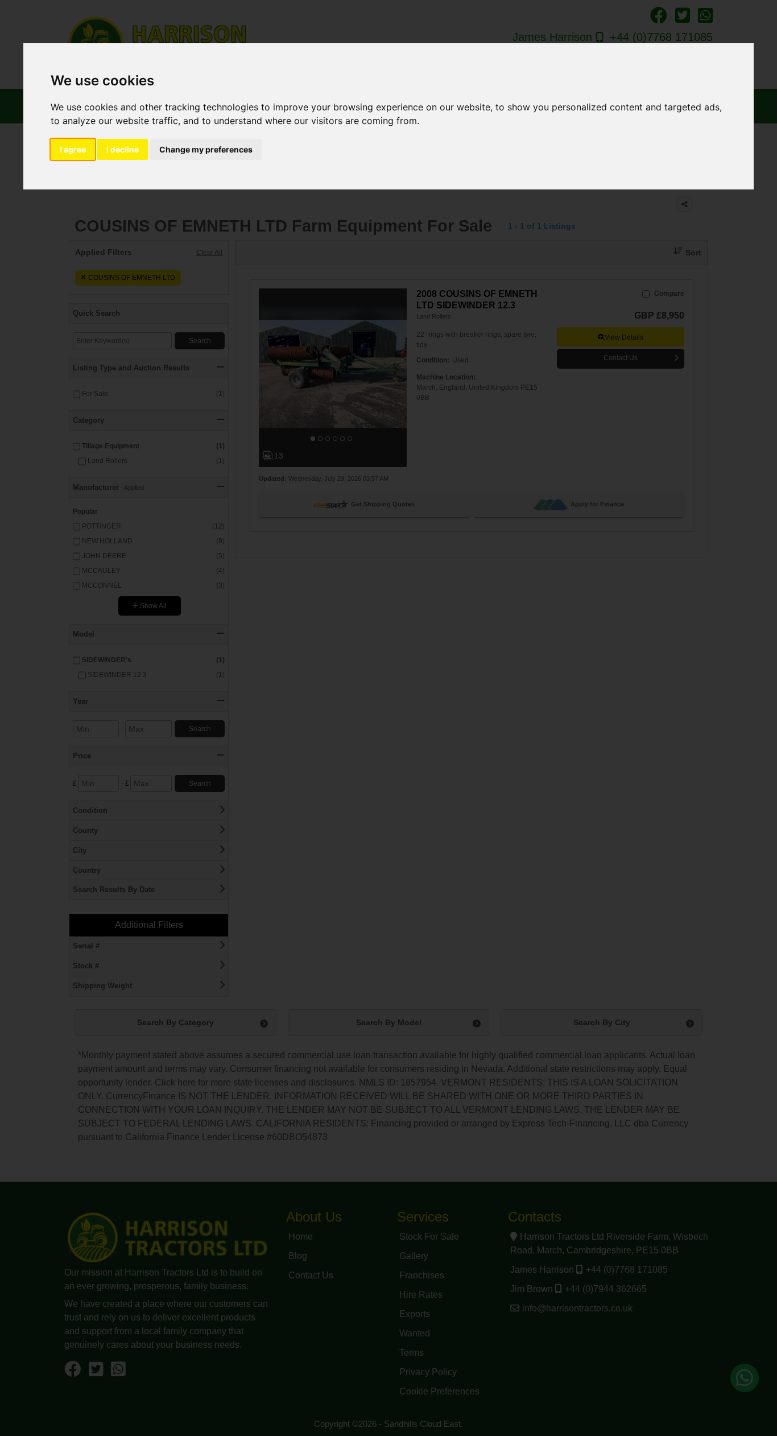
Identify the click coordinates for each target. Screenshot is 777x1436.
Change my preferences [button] (206, 149)
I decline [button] (122, 149)
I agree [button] (73, 149)
